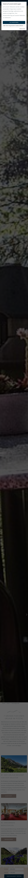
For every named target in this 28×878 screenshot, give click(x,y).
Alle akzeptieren (14, 22)
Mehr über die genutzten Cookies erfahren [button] (13, 25)
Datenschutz (22, 28)
